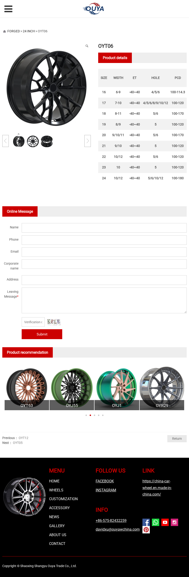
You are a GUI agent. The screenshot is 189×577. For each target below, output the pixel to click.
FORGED (13, 31)
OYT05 (18, 443)
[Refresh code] (54, 322)
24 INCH (29, 31)
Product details (115, 58)
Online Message (20, 211)
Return (177, 438)
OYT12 (23, 438)
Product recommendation (27, 352)
